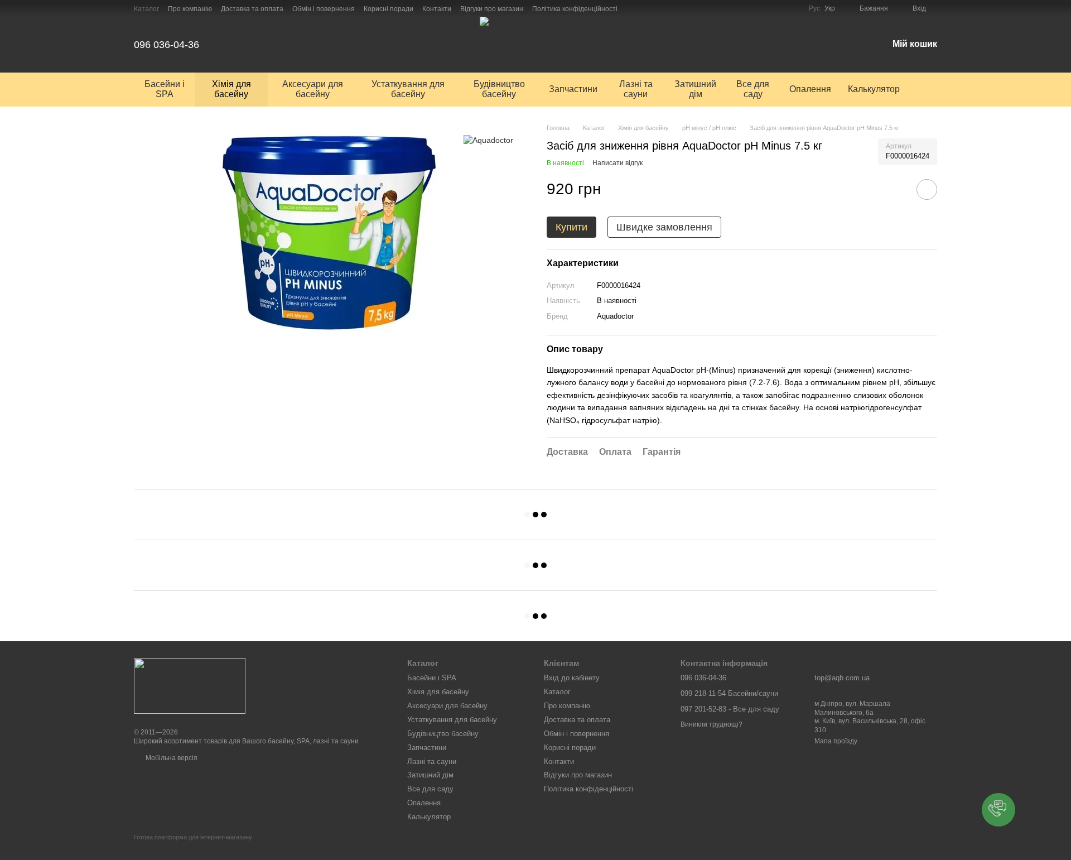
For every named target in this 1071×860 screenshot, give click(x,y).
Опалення (810, 89)
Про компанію (190, 9)
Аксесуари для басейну (312, 89)
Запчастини (573, 89)
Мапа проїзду (835, 741)
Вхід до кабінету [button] (572, 678)
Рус (814, 8)
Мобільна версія (170, 758)
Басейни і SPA (164, 89)
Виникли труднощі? (711, 724)
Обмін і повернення (323, 9)
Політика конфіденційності (574, 9)
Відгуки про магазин (491, 9)
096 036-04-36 (166, 45)
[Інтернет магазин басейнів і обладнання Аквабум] (189, 685)
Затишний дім (695, 89)
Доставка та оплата (252, 9)
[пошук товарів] (928, 89)
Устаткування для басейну (408, 89)
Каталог (146, 9)
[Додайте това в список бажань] (926, 189)
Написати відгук (617, 163)
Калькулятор (874, 89)
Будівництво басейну (499, 89)
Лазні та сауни (636, 89)
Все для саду (752, 89)
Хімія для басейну (231, 89)
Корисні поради (388, 9)
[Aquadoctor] (488, 140)
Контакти (436, 9)
